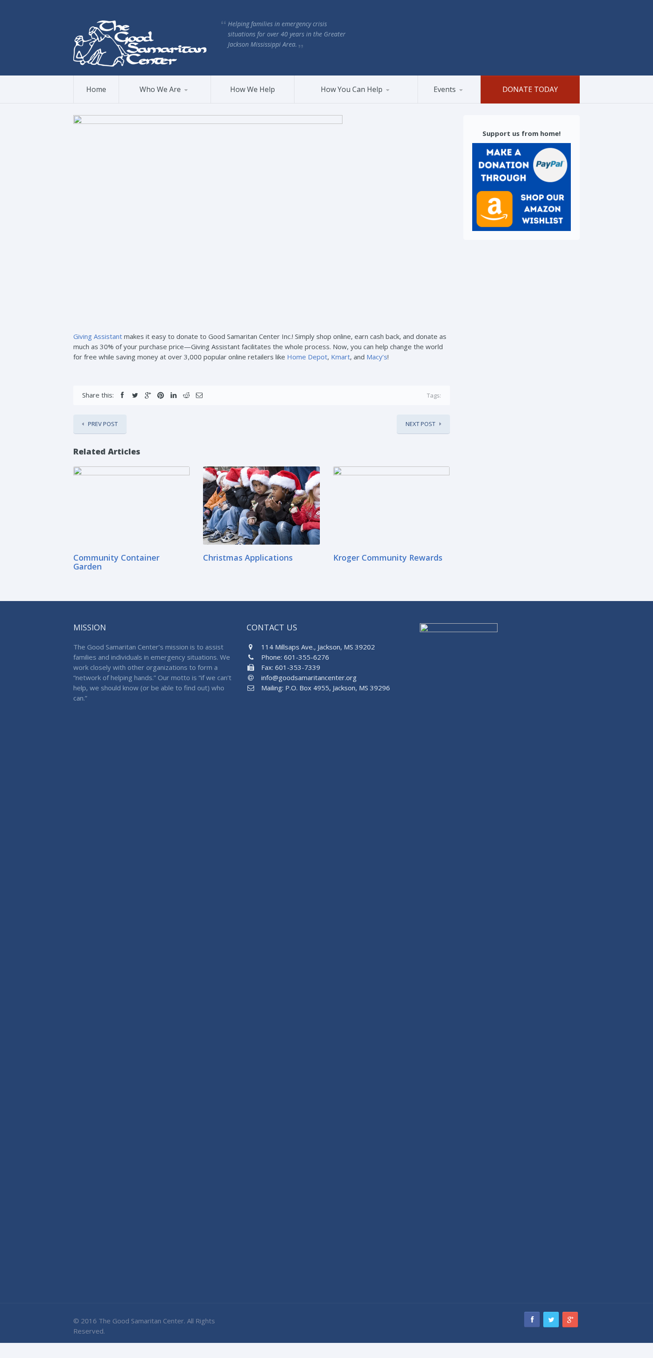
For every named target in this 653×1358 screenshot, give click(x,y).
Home (96, 89)
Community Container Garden (116, 562)
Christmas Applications (248, 557)
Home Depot (307, 356)
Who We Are (160, 89)
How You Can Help (351, 89)
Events (445, 89)
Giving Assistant (97, 336)
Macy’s (376, 356)
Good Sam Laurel (163, 101)
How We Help (252, 89)
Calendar (461, 101)
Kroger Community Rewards (387, 557)
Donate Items (343, 101)
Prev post (103, 424)
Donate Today (530, 89)
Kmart (340, 356)
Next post (420, 424)
